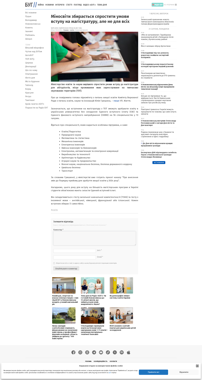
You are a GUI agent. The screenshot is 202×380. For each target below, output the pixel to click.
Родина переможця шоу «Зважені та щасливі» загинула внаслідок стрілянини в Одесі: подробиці (157, 134)
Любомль (30, 35)
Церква (29, 62)
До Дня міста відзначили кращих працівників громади (157, 144)
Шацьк (28, 39)
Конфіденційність (100, 361)
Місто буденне (32, 81)
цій (110, 372)
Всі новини (30, 12)
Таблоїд (29, 85)
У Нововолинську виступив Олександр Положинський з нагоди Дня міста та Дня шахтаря (158, 123)
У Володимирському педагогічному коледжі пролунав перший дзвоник (157, 65)
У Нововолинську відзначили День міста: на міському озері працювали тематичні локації (157, 86)
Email (100, 257)
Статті (69, 5)
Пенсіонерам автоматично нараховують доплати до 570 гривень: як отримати (158, 75)
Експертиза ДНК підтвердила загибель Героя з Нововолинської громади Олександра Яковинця (159, 154)
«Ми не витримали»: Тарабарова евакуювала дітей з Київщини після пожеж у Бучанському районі (157, 37)
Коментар (58, 230)
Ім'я (99, 250)
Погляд (78, 5)
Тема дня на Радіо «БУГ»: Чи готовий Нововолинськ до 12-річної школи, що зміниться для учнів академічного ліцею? (93, 300)
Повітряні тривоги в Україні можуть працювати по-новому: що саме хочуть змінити (158, 111)
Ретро (28, 96)
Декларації (30, 66)
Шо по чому (31, 70)
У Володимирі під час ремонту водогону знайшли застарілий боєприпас (155, 55)
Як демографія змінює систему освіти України (120, 297)
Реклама (88, 361)
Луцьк (28, 16)
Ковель (29, 27)
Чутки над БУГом (33, 51)
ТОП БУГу (29, 59)
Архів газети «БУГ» (34, 104)
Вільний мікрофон (34, 47)
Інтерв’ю (59, 5)
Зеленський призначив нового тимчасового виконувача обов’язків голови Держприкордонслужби (157, 21)
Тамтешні (29, 100)
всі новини (159, 162)
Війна (41, 5)
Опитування (31, 74)
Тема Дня (102, 5)
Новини (49, 5)
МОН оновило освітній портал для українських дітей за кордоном (123, 328)
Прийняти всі (153, 372)
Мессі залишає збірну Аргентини (155, 46)
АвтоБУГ (29, 55)
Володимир (31, 20)
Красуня (29, 92)
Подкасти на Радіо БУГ (36, 107)
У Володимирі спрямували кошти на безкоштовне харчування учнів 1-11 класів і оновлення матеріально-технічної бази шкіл (94, 330)
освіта (72, 30)
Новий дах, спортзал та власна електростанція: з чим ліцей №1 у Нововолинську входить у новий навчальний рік (65, 300)
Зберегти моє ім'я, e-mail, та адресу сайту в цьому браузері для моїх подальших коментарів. (86, 263)
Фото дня (30, 77)
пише (117, 100)
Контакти (113, 361)
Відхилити (184, 372)
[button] (197, 366)
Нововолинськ (32, 24)
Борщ (28, 89)
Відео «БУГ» (89, 5)
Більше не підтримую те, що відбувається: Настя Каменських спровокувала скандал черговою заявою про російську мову (156, 99)
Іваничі (29, 31)
